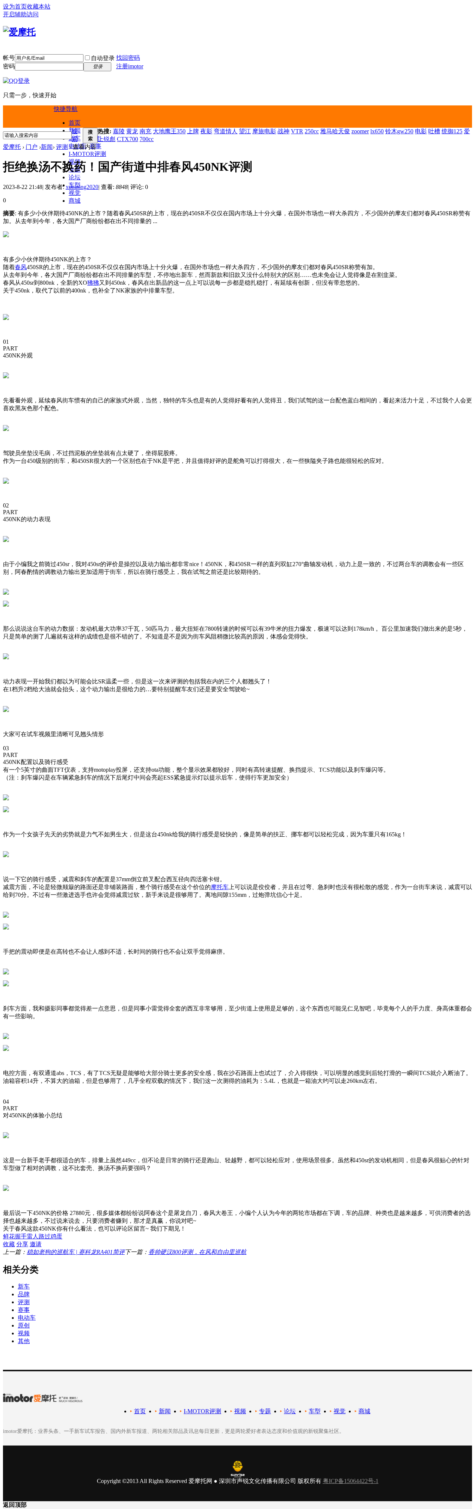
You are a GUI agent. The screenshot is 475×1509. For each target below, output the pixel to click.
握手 (21, 1236)
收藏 (9, 1244)
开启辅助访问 (21, 14)
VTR (297, 131)
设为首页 (15, 6)
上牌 (193, 131)
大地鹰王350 (169, 131)
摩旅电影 (264, 131)
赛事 (24, 1310)
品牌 (24, 1294)
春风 (21, 267)
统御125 (452, 131)
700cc (147, 139)
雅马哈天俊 (335, 131)
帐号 (9, 58)
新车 (24, 1286)
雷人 (33, 1236)
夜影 (206, 131)
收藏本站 (38, 6)
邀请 (36, 1244)
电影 (421, 131)
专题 (265, 1411)
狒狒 (93, 283)
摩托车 (220, 887)
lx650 (377, 131)
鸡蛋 (56, 1236)
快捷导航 (66, 109)
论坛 (75, 177)
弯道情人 (226, 131)
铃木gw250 (399, 131)
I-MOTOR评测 (87, 154)
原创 (24, 1325)
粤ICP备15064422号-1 (351, 1481)
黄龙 (132, 131)
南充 (145, 131)
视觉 (75, 193)
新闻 (47, 147)
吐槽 (434, 131)
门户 (31, 147)
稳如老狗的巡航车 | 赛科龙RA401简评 (76, 1252)
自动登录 (103, 58)
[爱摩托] (19, 32)
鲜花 (9, 1236)
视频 (24, 1333)
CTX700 (127, 139)
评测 (62, 147)
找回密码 (128, 58)
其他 (24, 1341)
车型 (315, 1411)
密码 (9, 66)
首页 (75, 123)
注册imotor (129, 66)
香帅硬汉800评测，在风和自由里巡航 (197, 1252)
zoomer (360, 131)
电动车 (27, 1317)
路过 (44, 1236)
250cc (312, 131)
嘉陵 (119, 131)
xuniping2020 (82, 187)
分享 (22, 1244)
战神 (283, 131)
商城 (75, 200)
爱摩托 (12, 147)
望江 (245, 131)
